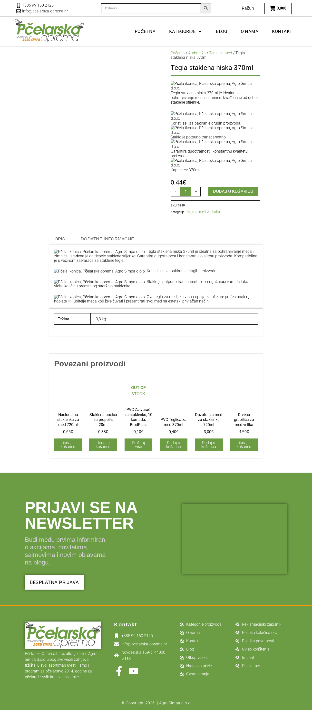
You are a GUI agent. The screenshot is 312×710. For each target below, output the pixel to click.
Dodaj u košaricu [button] (68, 444)
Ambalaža (197, 53)
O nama (249, 31)
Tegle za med (220, 53)
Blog (221, 31)
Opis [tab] (60, 238)
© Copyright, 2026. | (140, 703)
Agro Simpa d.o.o (175, 703)
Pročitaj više (138, 444)
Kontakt (282, 31)
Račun (248, 8)
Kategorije (182, 31)
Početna (145, 31)
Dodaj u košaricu (233, 191)
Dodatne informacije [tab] (107, 238)
